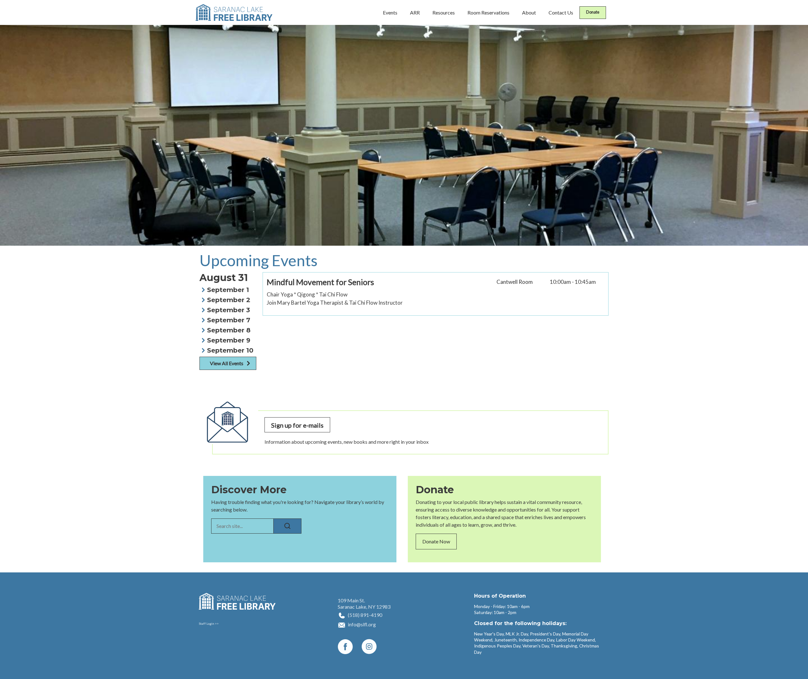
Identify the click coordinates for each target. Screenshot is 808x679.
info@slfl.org (362, 624)
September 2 (228, 300)
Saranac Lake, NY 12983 (364, 607)
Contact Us (561, 12)
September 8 (229, 330)
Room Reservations (488, 12)
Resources (443, 12)
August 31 (223, 278)
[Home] (234, 12)
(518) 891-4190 (365, 615)
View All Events (226, 363)
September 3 (228, 310)
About (529, 12)
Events (390, 12)
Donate (592, 12)
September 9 (228, 340)
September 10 (230, 350)
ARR (415, 12)
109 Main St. (351, 600)
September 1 (228, 290)
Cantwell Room (514, 281)
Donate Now (436, 541)
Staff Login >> (209, 623)
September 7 (228, 320)
